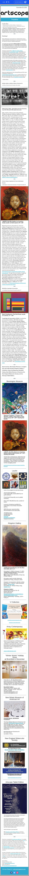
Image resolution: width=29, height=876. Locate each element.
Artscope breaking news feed (8, 847)
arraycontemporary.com (10, 651)
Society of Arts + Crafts (13, 52)
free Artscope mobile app (16, 839)
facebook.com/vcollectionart (14, 622)
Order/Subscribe (9, 69)
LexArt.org (6, 516)
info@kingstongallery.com (10, 595)
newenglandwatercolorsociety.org (14, 777)
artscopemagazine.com (19, 869)
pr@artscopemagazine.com (15, 853)
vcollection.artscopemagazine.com (15, 620)
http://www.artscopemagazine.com (10, 865)
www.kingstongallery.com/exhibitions (13, 594)
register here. (11, 584)
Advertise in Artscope (18, 77)
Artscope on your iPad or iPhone (12, 831)
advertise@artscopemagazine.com (9, 74)
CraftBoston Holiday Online (17, 50)
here (25, 58)
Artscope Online (6, 846)
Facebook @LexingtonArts (9, 517)
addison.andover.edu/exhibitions (9, 177)
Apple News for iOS (16, 62)
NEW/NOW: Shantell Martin (16, 723)
